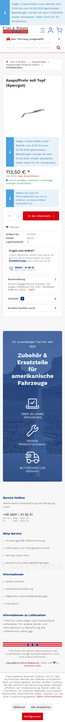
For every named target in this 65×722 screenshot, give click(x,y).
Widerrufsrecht (14, 581)
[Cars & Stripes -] (15, 30)
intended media (32, 665)
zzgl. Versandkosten (28, 176)
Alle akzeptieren (41, 707)
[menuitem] (42, 30)
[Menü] (42, 30)
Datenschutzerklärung (19, 588)
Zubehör (15, 298)
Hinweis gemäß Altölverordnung (25, 540)
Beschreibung (16, 279)
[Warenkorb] (59, 30)
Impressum (12, 603)
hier (30, 631)
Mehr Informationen (49, 696)
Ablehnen (19, 707)
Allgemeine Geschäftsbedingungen (26, 596)
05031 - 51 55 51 (24, 267)
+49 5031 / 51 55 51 (17, 514)
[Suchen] (58, 47)
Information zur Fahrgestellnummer (27, 548)
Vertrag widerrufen (17, 555)
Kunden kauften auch (21, 308)
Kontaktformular (18, 261)
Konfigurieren (32, 716)
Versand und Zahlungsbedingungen (27, 562)
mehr (31, 289)
